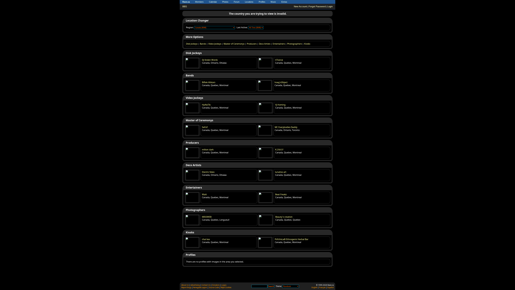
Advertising (195, 285)
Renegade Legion (200, 287)
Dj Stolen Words (210, 59)
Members (199, 2)
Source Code (214, 287)
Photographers (294, 43)
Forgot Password (317, 6)
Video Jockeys (214, 43)
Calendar (213, 2)
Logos (223, 285)
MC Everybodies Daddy (286, 127)
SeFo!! (205, 127)
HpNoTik (206, 104)
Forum (237, 2)
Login (330, 6)
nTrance (279, 59)
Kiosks (307, 43)
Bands (203, 43)
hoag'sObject (281, 82)
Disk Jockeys (192, 43)
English (314, 287)
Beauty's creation (284, 216)
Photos (225, 2)
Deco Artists (264, 43)
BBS (184, 6)
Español (330, 287)
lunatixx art (280, 172)
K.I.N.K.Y (279, 149)
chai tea (206, 239)
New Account (300, 6)
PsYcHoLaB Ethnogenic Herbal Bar (291, 239)
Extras (284, 2)
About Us (185, 285)
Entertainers (279, 43)
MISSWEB (206, 216)
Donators (216, 285)
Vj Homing (280, 104)
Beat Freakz (281, 194)
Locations (249, 2)
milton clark (208, 149)
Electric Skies (208, 172)
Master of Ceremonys (234, 43)
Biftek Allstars (208, 82)
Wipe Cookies (226, 287)
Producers (252, 43)
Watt (204, 194)
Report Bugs (186, 287)
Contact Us (205, 285)
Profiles (262, 2)
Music (273, 2)
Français (322, 287)
